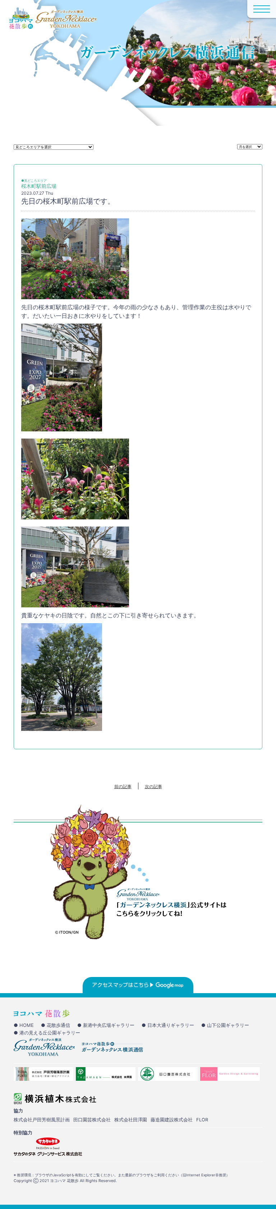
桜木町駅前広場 (38, 186)
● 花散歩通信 (55, 1025)
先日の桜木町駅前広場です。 (68, 201)
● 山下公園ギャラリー (225, 1025)
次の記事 (153, 786)
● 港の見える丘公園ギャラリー (47, 1033)
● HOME (24, 1025)
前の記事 (123, 786)
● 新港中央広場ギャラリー (105, 1025)
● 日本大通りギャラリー (168, 1025)
